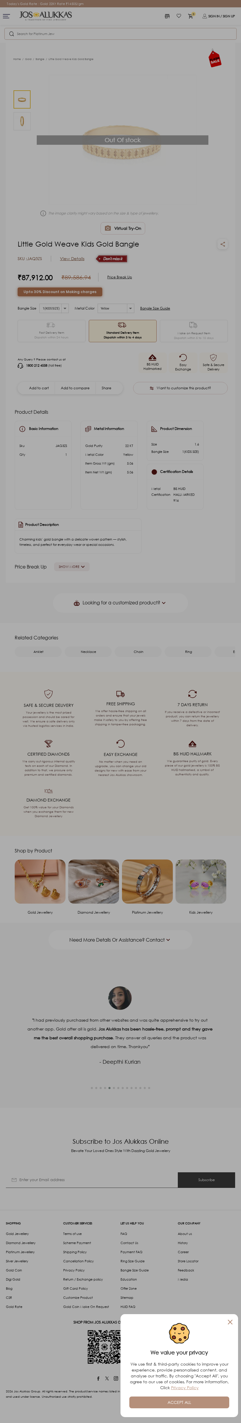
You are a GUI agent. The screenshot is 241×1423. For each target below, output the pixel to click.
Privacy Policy (185, 1387)
